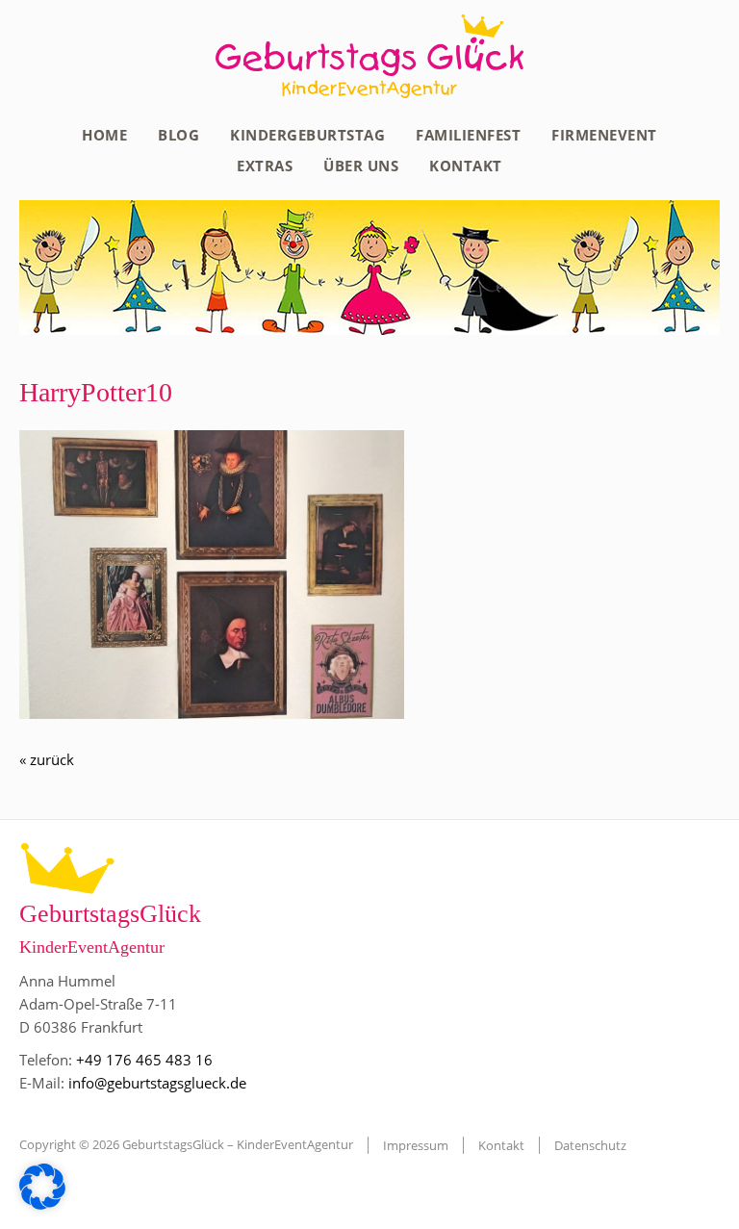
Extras (265, 165)
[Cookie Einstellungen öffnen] (42, 1204)
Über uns (360, 165)
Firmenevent (604, 134)
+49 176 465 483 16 (144, 1059)
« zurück (46, 759)
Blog (178, 134)
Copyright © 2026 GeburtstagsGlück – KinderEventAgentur (186, 1144)
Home (104, 134)
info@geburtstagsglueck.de (157, 1082)
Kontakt (465, 165)
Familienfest (468, 134)
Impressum (415, 1145)
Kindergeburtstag (307, 134)
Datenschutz (590, 1145)
